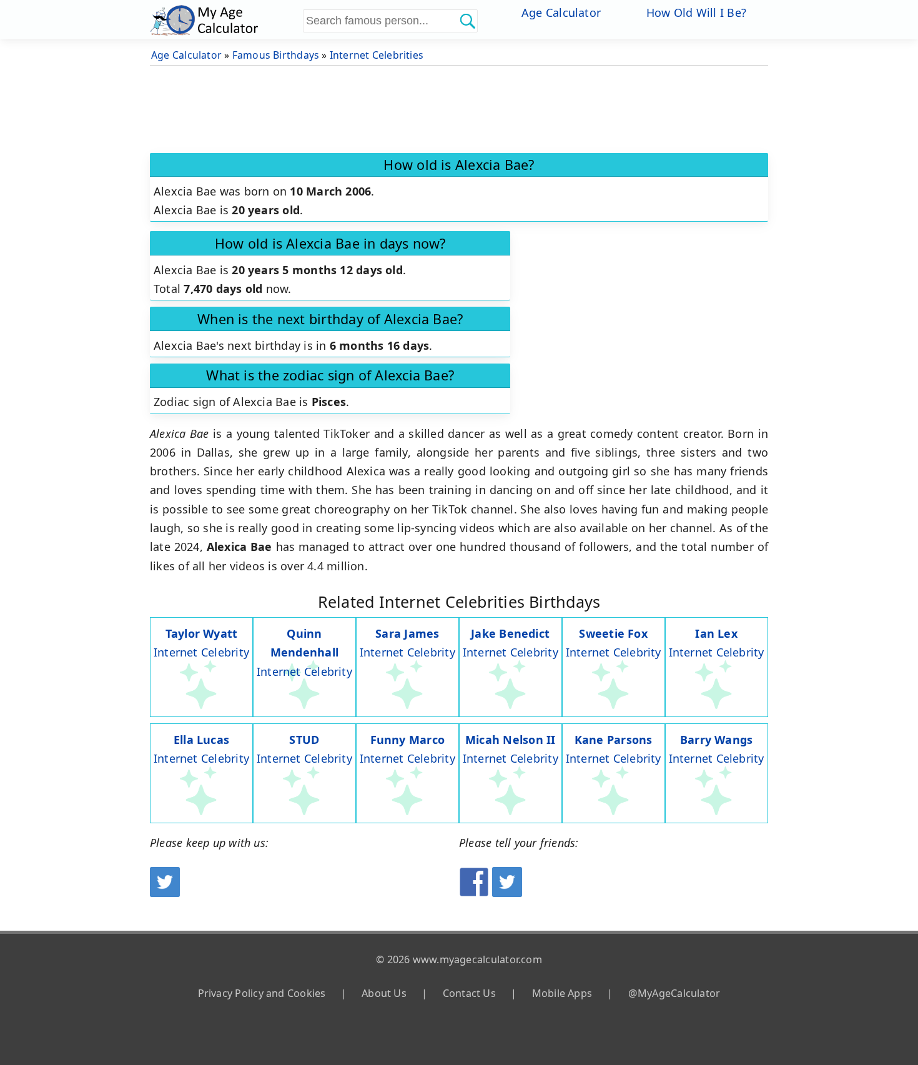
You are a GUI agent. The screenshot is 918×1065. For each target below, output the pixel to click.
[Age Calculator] (225, 19)
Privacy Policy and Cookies (262, 993)
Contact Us (469, 993)
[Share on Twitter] (507, 892)
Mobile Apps (562, 993)
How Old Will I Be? (696, 12)
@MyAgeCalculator (674, 993)
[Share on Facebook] (474, 892)
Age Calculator (561, 12)
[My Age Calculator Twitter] (165, 892)
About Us (384, 993)
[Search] (467, 20)
